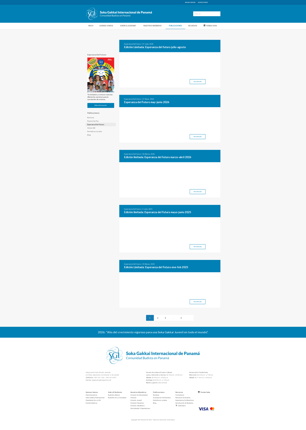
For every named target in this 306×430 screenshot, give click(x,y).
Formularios (179, 395)
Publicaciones (175, 26)
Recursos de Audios (182, 398)
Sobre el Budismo (128, 26)
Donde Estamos (91, 403)
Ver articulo (198, 81)
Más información (101, 105)
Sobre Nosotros (91, 395)
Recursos (192, 26)
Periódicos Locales (94, 131)
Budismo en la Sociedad (117, 398)
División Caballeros (138, 406)
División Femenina (137, 403)
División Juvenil (136, 400)
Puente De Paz (93, 121)
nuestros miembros (152, 26)
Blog (89, 135)
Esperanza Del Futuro (95, 124)
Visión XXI (91, 128)
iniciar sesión (190, 2)
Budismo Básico (114, 395)
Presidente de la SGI (93, 400)
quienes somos (106, 26)
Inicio (90, 26)
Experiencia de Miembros (184, 400)
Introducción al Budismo (184, 403)
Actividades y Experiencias (140, 408)
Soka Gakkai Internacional (95, 398)
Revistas (90, 118)
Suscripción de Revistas (162, 398)
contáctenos (203, 2)
